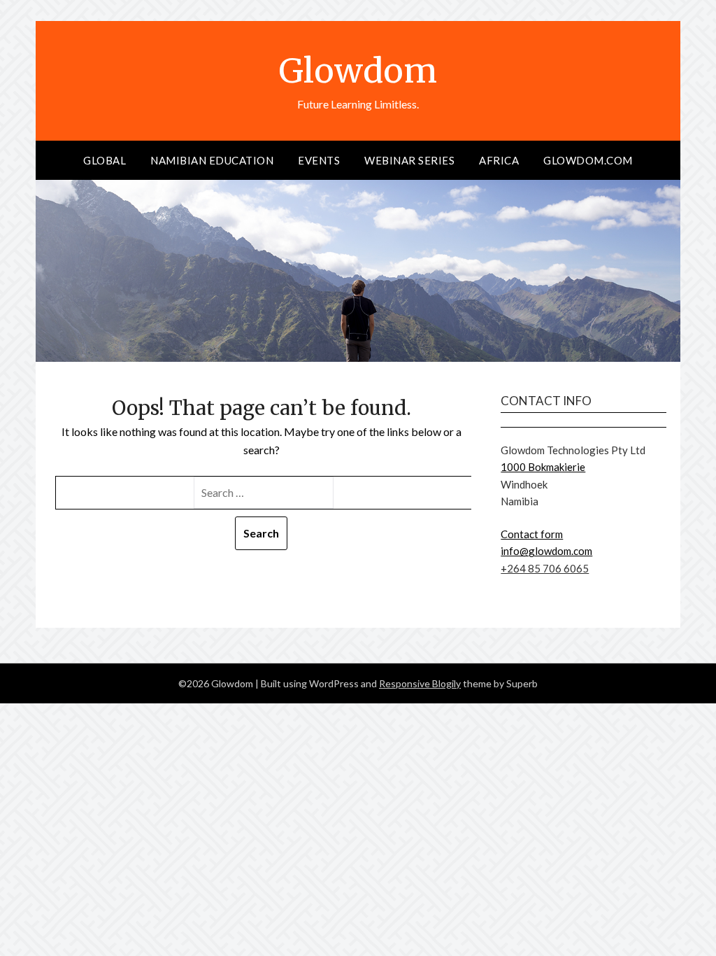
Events (319, 160)
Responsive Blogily (420, 683)
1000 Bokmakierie (543, 467)
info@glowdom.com (546, 550)
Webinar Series (409, 160)
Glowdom (358, 71)
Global (104, 160)
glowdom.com (588, 160)
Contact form (532, 534)
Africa (499, 160)
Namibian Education (211, 160)
